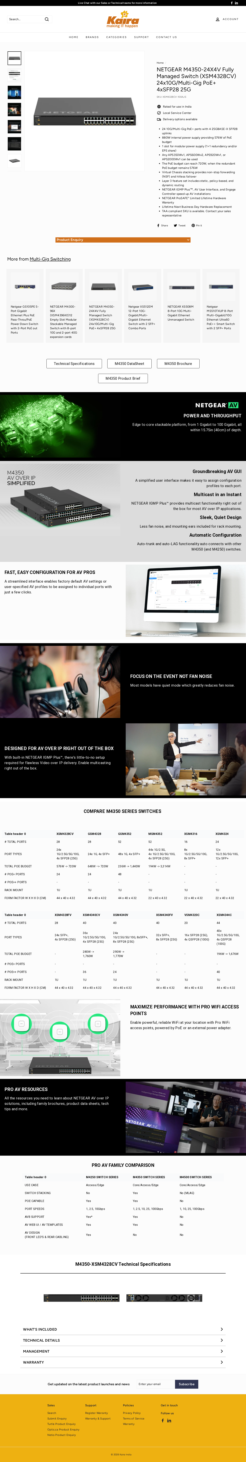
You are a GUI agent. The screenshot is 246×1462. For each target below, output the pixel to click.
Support (141, 37)
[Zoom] (84, 111)
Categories (116, 37)
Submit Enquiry (57, 1418)
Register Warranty (96, 1413)
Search (51, 1413)
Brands (92, 37)
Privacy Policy (132, 1413)
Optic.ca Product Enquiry (63, 1429)
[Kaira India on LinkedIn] (169, 1420)
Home (74, 37)
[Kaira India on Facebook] (163, 1420)
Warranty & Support (98, 1418)
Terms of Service (133, 1418)
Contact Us (166, 37)
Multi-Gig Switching (50, 259)
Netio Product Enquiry (61, 1435)
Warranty (129, 1424)
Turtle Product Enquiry (61, 1424)
